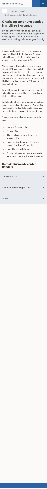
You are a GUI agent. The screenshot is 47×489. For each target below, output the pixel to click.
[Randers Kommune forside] (13, 3)
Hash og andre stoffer (18, 11)
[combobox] (4, 11)
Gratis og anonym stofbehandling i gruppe (21, 15)
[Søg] (36, 3)
